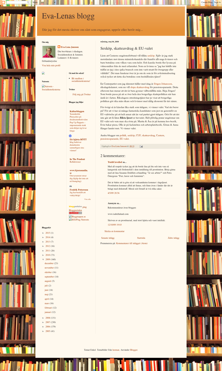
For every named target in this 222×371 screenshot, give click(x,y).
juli (46, 285)
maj (47, 294)
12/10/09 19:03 (115, 224)
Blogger (133, 349)
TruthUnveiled (115, 162)
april (47, 298)
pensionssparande (109, 138)
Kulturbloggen (77, 111)
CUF (138, 135)
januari (48, 312)
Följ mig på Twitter (82, 94)
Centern (160, 135)
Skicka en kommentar (114, 231)
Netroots (85, 219)
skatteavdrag (148, 135)
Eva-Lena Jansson (70, 47)
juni (47, 289)
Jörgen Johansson (163, 83)
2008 (48, 317)
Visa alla (87, 199)
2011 (48, 250)
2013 (48, 241)
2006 (48, 326)
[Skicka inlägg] (141, 146)
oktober (48, 272)
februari (49, 307)
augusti (48, 280)
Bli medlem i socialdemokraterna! (81, 80)
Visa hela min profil (51, 65)
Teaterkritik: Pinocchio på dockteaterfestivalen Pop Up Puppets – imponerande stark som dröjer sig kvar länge (79, 122)
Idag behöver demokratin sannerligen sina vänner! (77, 146)
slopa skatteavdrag (139, 87)
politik (123, 135)
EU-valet (124, 138)
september (50, 276)
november (49, 267)
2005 (48, 331)
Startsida (141, 237)
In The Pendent (77, 159)
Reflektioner (75, 161)
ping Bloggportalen (78, 208)
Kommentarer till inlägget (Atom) (132, 243)
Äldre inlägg (173, 237)
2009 (48, 259)
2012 (48, 245)
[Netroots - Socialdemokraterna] (53, 89)
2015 (48, 232)
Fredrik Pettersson (79, 189)
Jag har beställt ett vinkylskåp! (78, 194)
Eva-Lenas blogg (68, 15)
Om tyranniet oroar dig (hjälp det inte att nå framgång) (79, 178)
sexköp (151, 55)
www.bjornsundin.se (79, 172)
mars (47, 303)
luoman (115, 349)
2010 (48, 254)
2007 (48, 322)
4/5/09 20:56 (113, 192)
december (49, 263)
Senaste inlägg (107, 237)
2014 (48, 237)
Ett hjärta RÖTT (78, 139)
